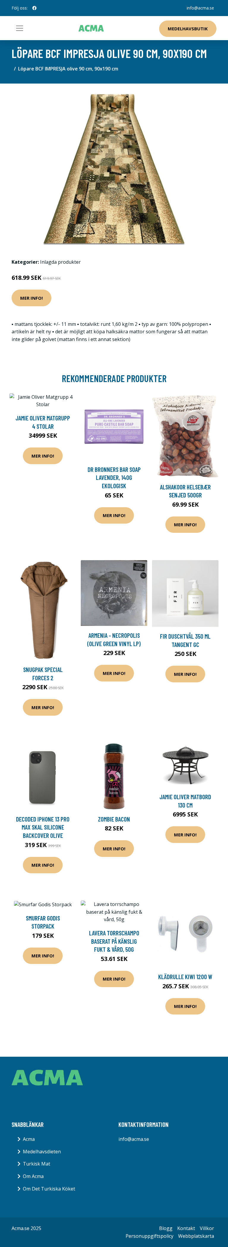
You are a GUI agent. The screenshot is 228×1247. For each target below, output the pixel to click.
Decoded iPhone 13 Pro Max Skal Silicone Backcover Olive (42, 827)
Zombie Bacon (114, 819)
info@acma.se (200, 8)
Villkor (207, 1228)
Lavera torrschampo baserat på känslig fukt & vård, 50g (114, 941)
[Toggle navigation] (20, 28)
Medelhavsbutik (188, 29)
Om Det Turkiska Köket (49, 1188)
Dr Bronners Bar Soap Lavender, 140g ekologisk (114, 477)
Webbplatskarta (196, 1236)
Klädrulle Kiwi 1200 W (185, 976)
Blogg (165, 1228)
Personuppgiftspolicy (149, 1236)
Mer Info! (31, 298)
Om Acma (33, 1176)
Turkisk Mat (36, 1163)
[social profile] (34, 8)
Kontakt (186, 1228)
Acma (29, 1139)
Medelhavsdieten (42, 1151)
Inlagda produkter (60, 262)
